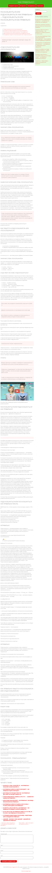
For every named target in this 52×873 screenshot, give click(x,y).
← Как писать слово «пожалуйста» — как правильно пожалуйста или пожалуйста (8, 824)
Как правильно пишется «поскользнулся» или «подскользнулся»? (17, 34)
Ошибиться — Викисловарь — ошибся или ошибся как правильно (42, 62)
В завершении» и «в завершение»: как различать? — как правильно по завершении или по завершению (43, 45)
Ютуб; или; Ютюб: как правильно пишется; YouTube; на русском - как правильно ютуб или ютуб (17, 812)
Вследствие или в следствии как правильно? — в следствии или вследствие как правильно (42, 21)
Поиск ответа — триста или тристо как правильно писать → (26, 823)
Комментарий (4, 834)
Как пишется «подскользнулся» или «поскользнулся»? (15, 30)
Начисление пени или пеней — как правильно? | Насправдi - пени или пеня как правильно (18, 801)
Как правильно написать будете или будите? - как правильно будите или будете (16, 790)
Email (2, 850)
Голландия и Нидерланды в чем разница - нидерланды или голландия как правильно (17, 816)
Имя (2, 845)
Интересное (23, 6)
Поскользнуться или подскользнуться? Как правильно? (15, 32)
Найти (38, 13)
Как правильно (31, 6)
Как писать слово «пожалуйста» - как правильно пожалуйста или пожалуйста (16, 786)
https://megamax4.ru (13, 867)
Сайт (2, 855)
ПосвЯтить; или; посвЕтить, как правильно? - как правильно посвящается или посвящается (16, 808)
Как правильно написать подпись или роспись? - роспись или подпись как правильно (16, 805)
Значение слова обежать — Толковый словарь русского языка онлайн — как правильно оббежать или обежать (43, 56)
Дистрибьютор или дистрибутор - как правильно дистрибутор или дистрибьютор (16, 793)
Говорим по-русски (13, 6)
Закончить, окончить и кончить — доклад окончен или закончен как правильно (43, 26)
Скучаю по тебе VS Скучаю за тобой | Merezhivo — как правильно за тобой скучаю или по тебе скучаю (42, 32)
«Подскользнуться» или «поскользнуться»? (13, 29)
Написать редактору (26, 871)
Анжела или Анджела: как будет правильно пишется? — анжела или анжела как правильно (42, 50)
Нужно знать (40, 6)
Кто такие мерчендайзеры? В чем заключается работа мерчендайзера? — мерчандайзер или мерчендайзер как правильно (43, 38)
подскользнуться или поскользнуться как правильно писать (16, 33)
